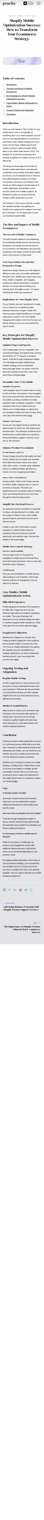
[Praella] (6, 4)
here (23, 375)
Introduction (11, 84)
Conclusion (11, 114)
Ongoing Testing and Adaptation (20, 110)
